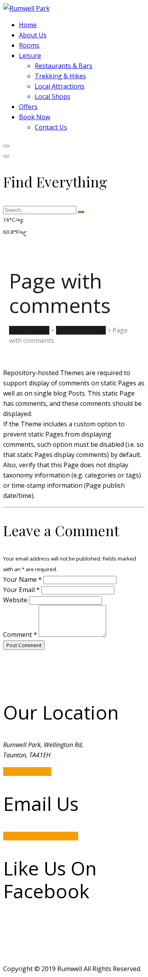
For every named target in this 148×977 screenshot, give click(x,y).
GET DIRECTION (27, 771)
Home (28, 24)
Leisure (30, 55)
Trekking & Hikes (60, 76)
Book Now (34, 117)
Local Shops (52, 96)
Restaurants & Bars (63, 65)
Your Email (21, 589)
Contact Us (51, 127)
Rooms (29, 45)
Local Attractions (59, 86)
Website (15, 600)
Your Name (22, 579)
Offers (28, 106)
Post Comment (23, 645)
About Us (33, 35)
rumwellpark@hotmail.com (40, 836)
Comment (20, 634)
